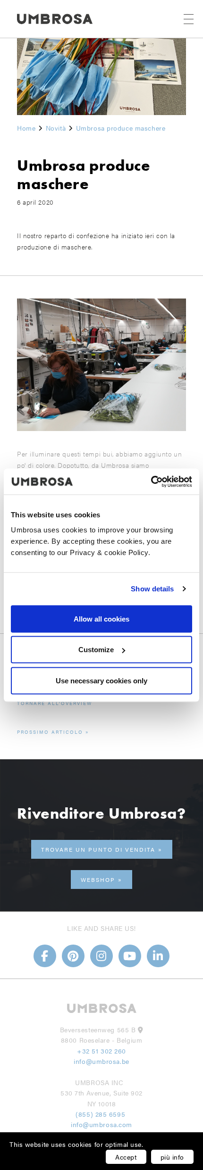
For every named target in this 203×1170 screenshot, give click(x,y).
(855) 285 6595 (101, 1114)
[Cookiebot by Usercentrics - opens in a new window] (151, 481)
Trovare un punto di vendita (98, 849)
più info (172, 1157)
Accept (125, 1157)
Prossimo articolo (50, 732)
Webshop (98, 879)
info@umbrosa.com (101, 1124)
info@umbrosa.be (101, 1061)
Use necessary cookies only (101, 680)
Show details (152, 589)
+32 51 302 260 (101, 1050)
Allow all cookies (101, 618)
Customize (96, 650)
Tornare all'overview (54, 703)
